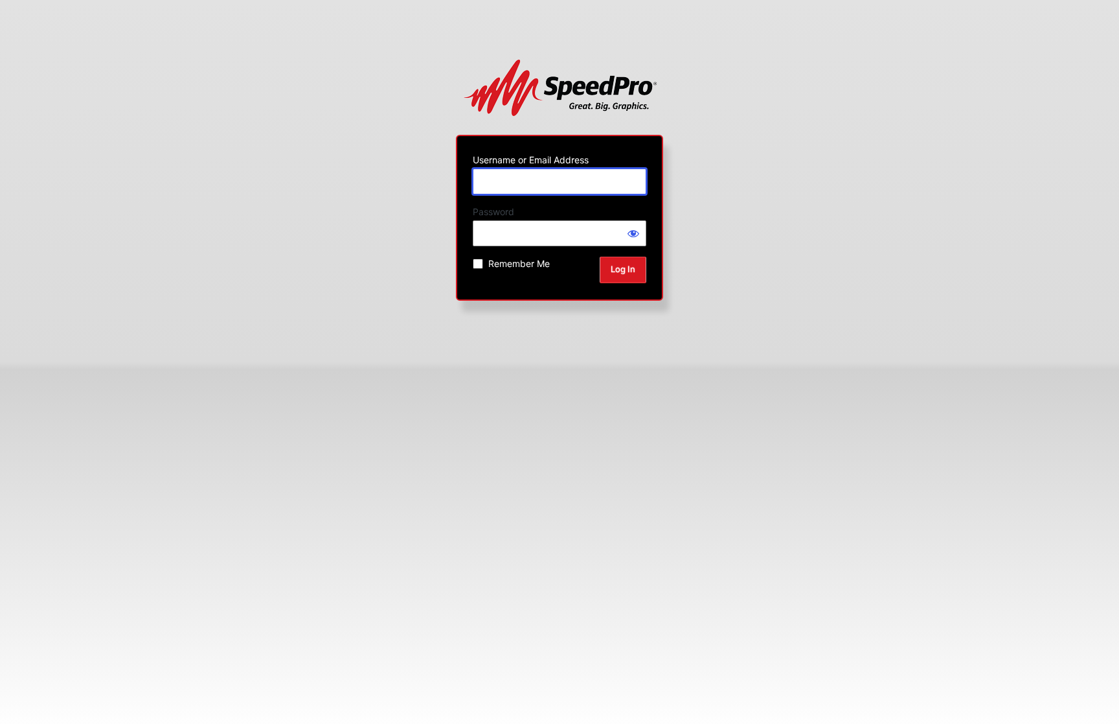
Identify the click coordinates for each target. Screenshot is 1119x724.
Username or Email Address (531, 159)
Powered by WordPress (560, 87)
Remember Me (519, 263)
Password (493, 211)
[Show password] (633, 233)
